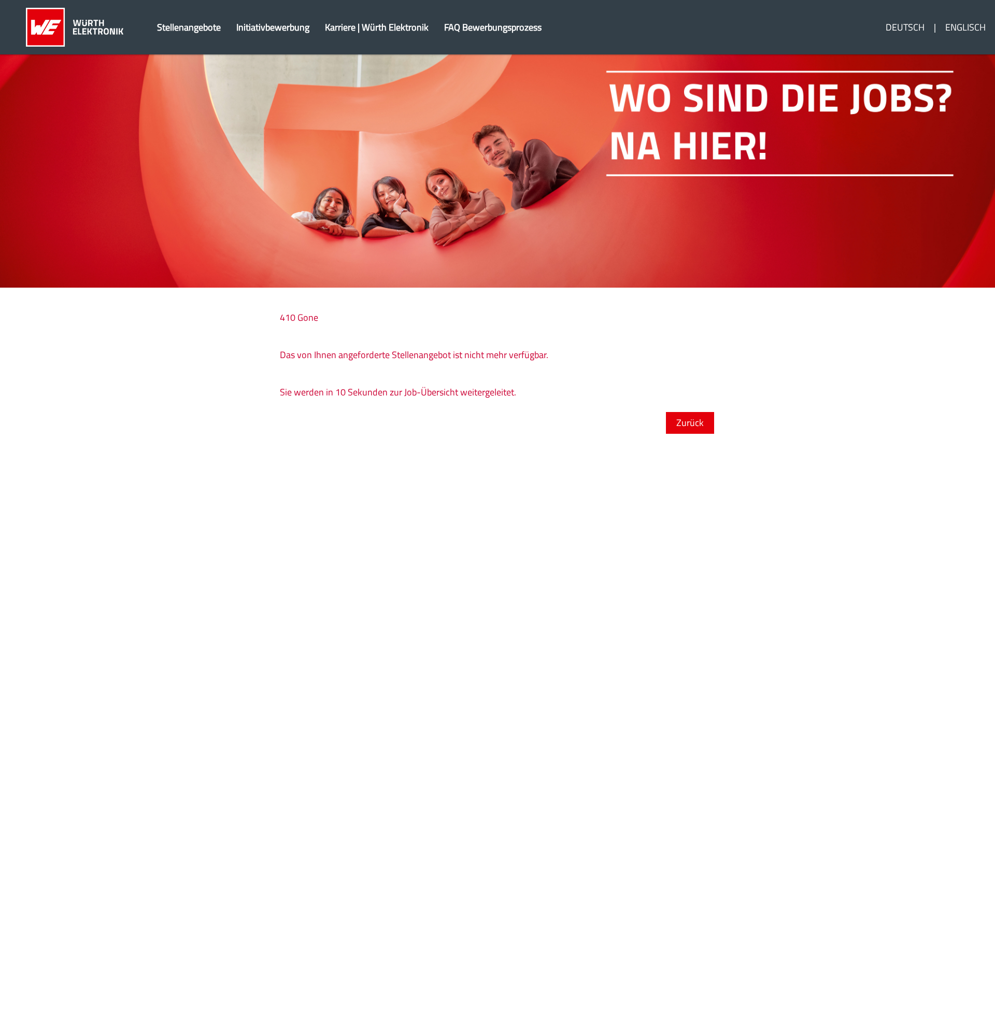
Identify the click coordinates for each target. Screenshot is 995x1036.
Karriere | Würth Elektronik (377, 27)
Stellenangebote (189, 27)
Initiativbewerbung (272, 27)
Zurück (690, 423)
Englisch (965, 27)
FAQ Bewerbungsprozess (493, 27)
